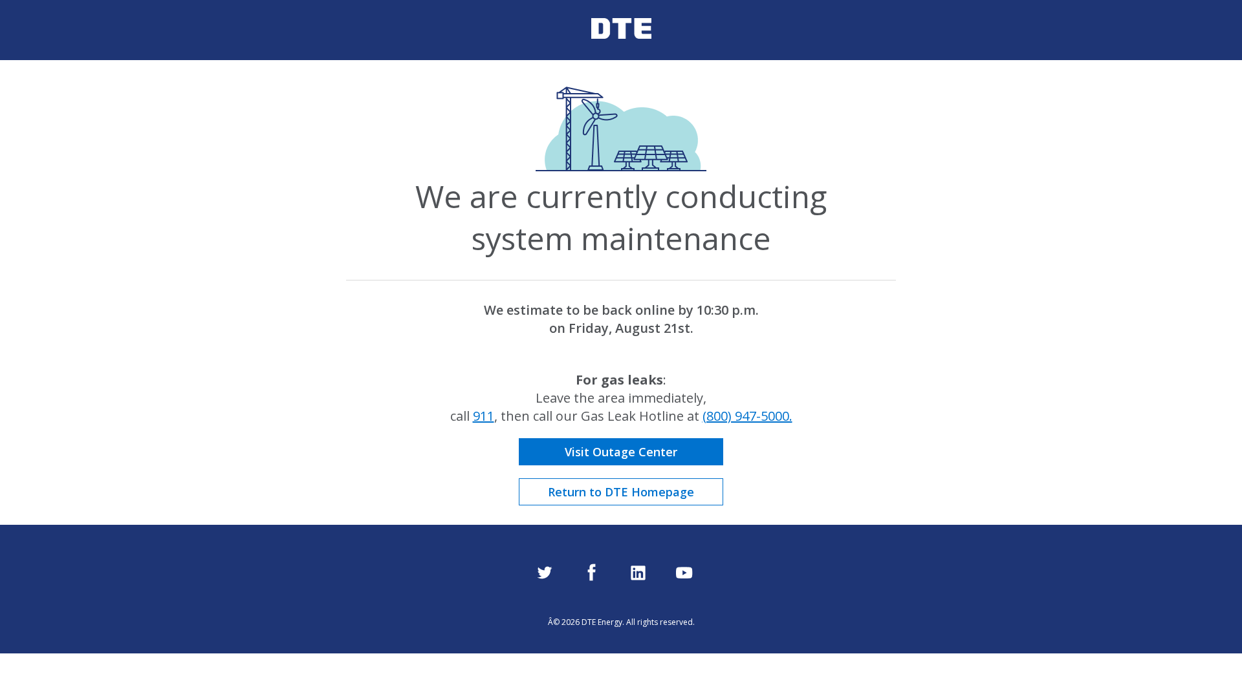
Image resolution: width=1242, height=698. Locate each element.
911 (483, 416)
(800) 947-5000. (747, 416)
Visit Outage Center (621, 452)
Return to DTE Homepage (621, 492)
